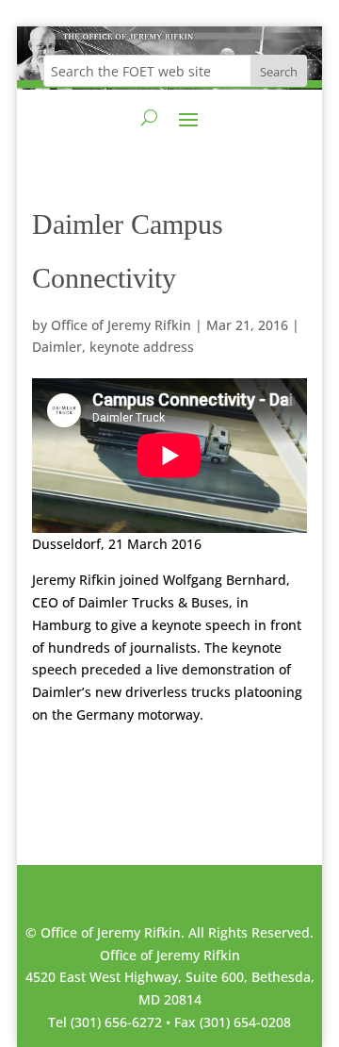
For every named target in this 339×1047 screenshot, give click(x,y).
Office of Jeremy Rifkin (121, 325)
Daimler (57, 347)
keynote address (141, 347)
